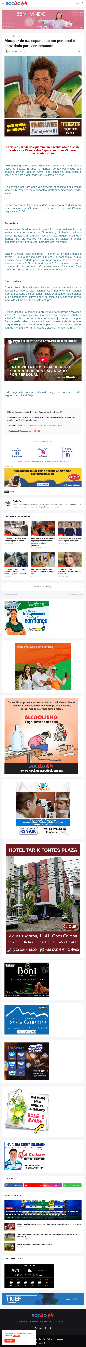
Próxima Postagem (75, 595)
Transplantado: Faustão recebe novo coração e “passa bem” (69, 539)
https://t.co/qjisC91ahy (32, 426)
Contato (42, 1339)
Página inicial (9, 36)
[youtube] (40, 1328)
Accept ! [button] (9, 1340)
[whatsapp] (50, 1328)
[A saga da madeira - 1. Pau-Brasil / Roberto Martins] (9, 1247)
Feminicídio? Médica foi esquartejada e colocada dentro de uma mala (69, 571)
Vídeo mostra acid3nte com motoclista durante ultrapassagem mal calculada (15, 571)
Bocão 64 (17, 501)
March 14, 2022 (34, 431)
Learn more (16, 1336)
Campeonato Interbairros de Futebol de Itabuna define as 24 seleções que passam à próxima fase (47, 1235)
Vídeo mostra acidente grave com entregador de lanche (15, 539)
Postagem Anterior (10, 595)
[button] (3, 3)
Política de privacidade (55, 1339)
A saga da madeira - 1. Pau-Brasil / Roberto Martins (35, 1244)
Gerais (17, 36)
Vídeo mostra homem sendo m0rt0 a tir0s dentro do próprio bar (42, 571)
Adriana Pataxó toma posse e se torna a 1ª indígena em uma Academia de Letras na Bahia (49, 1224)
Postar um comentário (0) (43, 587)
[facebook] (36, 1328)
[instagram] (45, 1328)
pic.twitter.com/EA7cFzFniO (51, 426)
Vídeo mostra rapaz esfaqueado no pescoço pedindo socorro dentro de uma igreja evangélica (43, 541)
